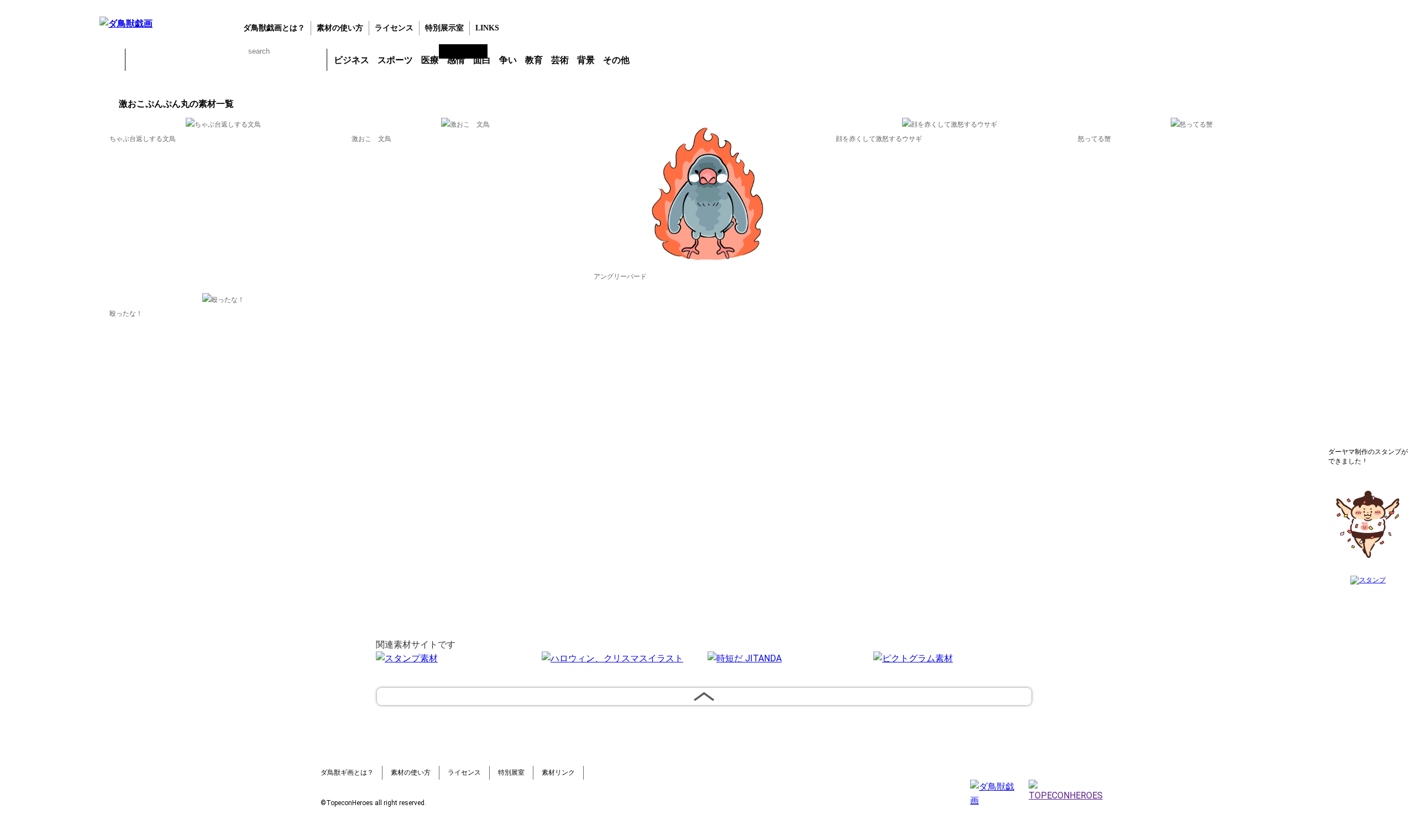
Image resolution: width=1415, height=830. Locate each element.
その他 (616, 60)
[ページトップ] (704, 696)
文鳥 (255, 60)
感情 (456, 60)
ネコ (226, 60)
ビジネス (351, 60)
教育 (534, 60)
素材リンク (558, 772)
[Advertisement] (47, 265)
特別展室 (511, 772)
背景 (586, 60)
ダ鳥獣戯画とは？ (274, 28)
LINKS (487, 28)
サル (283, 60)
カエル (140, 60)
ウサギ (169, 60)
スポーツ (395, 60)
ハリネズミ (312, 60)
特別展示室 (444, 28)
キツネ (197, 60)
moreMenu (663, 59)
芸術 (560, 60)
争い (508, 60)
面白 (482, 60)
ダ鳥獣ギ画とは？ (347, 772)
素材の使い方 (340, 28)
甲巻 (110, 60)
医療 (430, 60)
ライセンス (394, 28)
